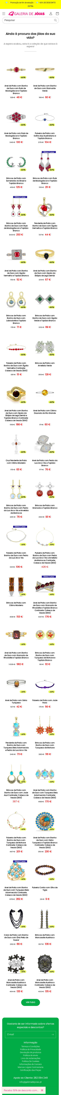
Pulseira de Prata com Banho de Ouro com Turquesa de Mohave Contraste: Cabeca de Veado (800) (16, 842)
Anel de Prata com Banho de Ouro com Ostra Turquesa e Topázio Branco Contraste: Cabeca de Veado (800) (44, 842)
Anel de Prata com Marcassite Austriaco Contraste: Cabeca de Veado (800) (16, 984)
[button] (3, 13)
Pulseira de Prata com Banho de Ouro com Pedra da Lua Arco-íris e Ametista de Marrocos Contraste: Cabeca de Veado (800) (44, 558)
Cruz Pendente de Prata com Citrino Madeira (16, 461)
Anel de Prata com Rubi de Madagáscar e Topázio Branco (16, 136)
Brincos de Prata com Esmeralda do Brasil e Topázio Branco (16, 181)
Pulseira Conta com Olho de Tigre (44, 888)
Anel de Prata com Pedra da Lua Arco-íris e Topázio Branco (44, 463)
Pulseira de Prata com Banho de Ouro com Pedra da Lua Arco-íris (16, 555)
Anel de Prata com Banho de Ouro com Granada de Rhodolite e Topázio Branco (16, 655)
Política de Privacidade (30, 1049)
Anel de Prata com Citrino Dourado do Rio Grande (44, 411)
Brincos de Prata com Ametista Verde (45, 364)
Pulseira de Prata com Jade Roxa (44, 701)
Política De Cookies (30, 1061)
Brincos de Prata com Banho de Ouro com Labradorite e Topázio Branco (16, 319)
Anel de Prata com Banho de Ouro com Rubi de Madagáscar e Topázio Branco (16, 89)
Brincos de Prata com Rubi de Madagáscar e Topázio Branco (45, 181)
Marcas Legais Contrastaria (30, 1067)
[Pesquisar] (55, 20)
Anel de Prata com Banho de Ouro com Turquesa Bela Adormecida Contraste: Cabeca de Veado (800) (45, 794)
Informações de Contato (30, 1064)
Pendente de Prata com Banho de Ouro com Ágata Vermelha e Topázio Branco (44, 226)
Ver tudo (30, 1002)
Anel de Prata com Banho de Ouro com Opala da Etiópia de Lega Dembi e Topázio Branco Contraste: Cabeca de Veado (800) (16, 415)
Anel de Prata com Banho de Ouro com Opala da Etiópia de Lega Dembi (44, 273)
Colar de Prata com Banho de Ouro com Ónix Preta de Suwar (16, 937)
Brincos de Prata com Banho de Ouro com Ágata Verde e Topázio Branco (45, 318)
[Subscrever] (52, 1034)
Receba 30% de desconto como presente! (21, 1090)
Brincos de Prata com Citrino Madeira (16, 604)
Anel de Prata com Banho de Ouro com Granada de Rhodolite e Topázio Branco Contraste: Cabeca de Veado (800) (44, 608)
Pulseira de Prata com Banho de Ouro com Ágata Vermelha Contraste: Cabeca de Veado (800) (16, 367)
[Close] (42, 1090)
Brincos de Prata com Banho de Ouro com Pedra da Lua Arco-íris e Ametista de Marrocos (16, 509)
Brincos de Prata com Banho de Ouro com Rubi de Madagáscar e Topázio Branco (16, 227)
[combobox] (30, 20)
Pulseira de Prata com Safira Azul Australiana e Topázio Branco (45, 136)
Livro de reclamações (30, 1058)
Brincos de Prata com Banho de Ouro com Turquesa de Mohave (45, 745)
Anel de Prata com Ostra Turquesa (16, 701)
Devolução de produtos (30, 1052)
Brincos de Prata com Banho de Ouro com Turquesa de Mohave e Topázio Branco (44, 656)
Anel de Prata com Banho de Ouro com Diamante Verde (44, 88)
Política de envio (30, 1055)
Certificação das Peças (30, 1070)
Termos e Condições (30, 1046)
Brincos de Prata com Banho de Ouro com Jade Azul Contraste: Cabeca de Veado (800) (16, 794)
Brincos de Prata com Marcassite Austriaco (45, 936)
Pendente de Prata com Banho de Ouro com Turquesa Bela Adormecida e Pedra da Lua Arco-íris (16, 746)
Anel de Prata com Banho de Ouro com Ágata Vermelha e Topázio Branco (16, 273)
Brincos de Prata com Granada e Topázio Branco (44, 506)
